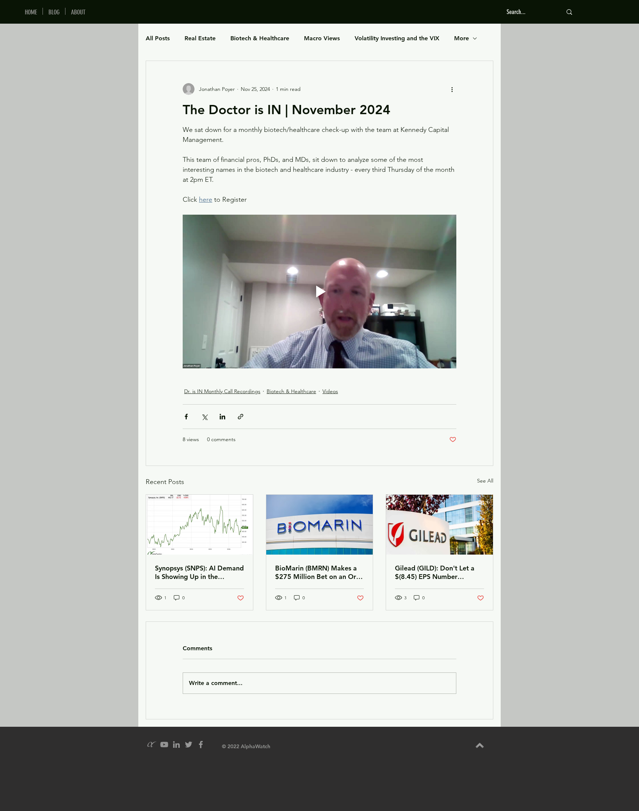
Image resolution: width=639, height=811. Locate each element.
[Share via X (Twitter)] (204, 416)
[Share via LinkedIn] (222, 416)
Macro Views (322, 38)
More (461, 38)
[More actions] (451, 89)
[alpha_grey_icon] (152, 744)
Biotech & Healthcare (259, 38)
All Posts (158, 38)
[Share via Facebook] (186, 416)
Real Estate (200, 38)
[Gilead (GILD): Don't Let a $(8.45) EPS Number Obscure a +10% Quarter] (439, 525)
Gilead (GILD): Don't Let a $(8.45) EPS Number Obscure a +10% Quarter (434, 572)
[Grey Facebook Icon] (201, 744)
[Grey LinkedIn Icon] (176, 744)
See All (485, 480)
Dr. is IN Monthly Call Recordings (222, 391)
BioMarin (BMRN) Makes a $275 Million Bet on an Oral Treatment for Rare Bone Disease (318, 572)
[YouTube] (164, 744)
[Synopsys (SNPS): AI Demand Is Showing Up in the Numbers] (199, 525)
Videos (330, 391)
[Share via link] (240, 416)
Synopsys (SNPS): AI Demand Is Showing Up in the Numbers (199, 572)
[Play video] (319, 291)
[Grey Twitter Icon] (188, 744)
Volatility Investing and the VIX (397, 38)
